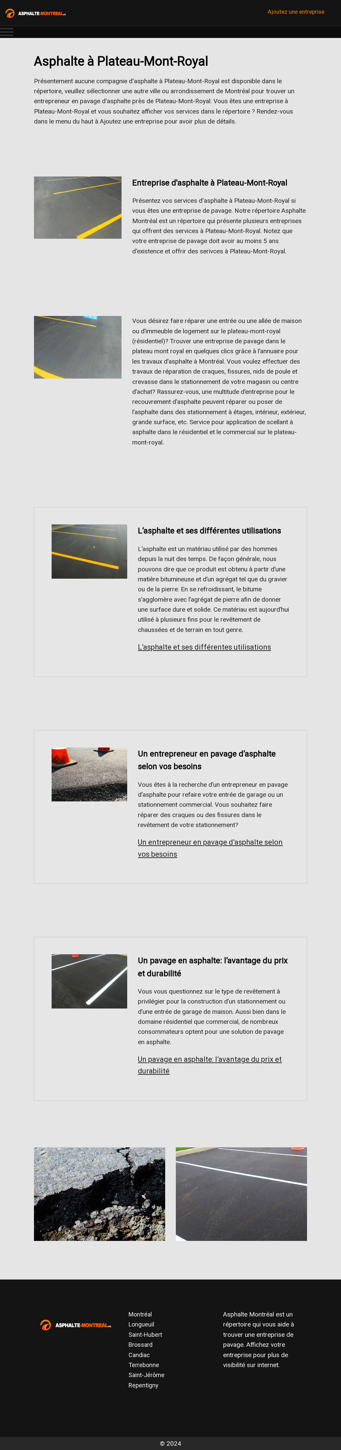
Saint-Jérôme (147, 1374)
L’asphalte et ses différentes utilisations (204, 647)
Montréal (140, 1314)
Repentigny (144, 1385)
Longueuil (141, 1324)
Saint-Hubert (145, 1334)
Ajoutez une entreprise (296, 11)
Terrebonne (144, 1364)
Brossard (141, 1344)
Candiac (139, 1354)
